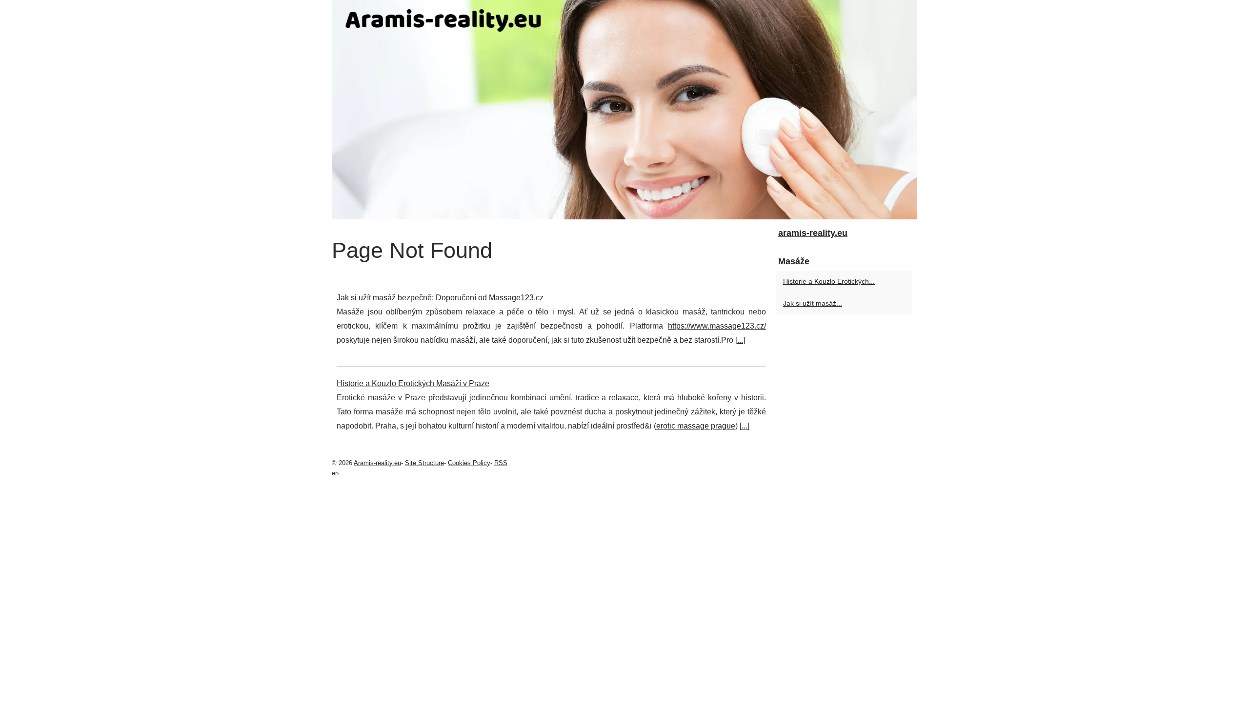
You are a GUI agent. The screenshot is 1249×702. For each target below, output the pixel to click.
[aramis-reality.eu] (624, 109)
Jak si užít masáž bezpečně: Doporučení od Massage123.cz (440, 297)
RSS (500, 463)
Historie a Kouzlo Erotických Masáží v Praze (413, 383)
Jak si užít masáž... (812, 303)
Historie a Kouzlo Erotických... (829, 281)
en (335, 473)
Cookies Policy (469, 463)
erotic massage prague (695, 426)
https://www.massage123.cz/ (717, 326)
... (740, 340)
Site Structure (424, 463)
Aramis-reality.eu (377, 463)
